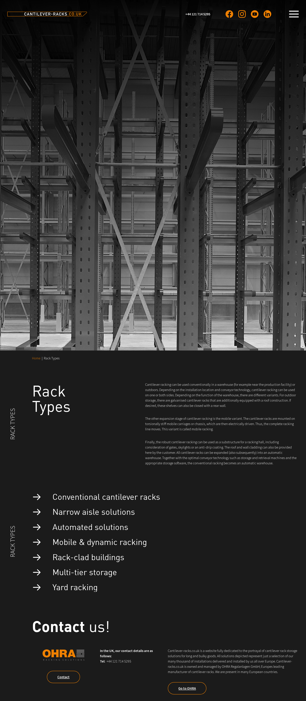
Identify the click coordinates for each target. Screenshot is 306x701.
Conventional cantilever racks (106, 496)
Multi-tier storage (84, 571)
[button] (295, 14)
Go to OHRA (187, 688)
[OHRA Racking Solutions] (47, 14)
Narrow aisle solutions (93, 511)
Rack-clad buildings (88, 556)
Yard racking (75, 586)
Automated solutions (90, 526)
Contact (63, 677)
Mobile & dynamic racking (99, 541)
